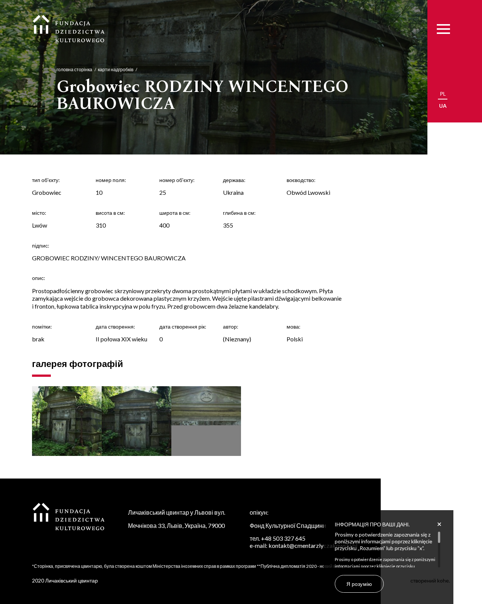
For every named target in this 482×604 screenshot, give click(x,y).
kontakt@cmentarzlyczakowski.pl (312, 545)
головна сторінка (74, 69)
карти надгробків (115, 69)
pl (443, 93)
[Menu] (443, 29)
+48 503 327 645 (283, 538)
